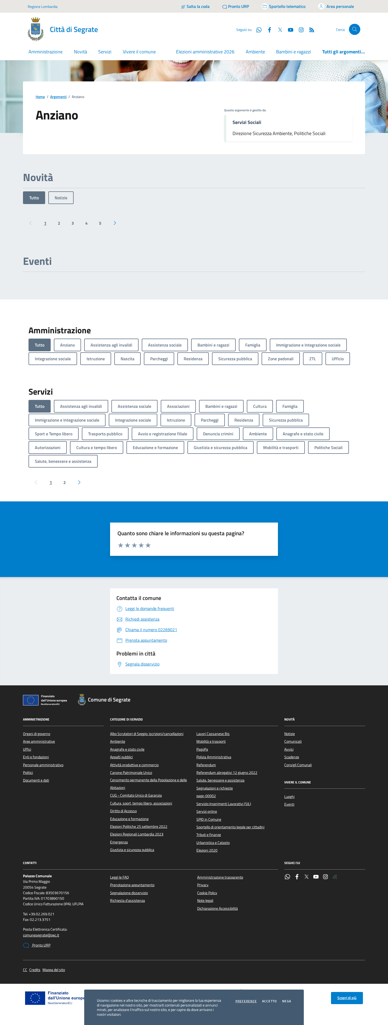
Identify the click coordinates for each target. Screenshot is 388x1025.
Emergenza (119, 842)
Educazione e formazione (129, 819)
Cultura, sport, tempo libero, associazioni (141, 803)
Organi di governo (36, 734)
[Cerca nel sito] (354, 29)
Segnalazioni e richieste (214, 788)
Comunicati (293, 741)
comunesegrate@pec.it (41, 935)
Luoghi (289, 797)
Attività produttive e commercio (134, 765)
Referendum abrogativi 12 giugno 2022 (226, 772)
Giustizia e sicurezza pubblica (132, 850)
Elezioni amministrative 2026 (205, 51)
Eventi (289, 804)
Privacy (203, 885)
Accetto (269, 1001)
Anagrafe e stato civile (127, 749)
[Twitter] (306, 877)
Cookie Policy (207, 893)
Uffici (27, 749)
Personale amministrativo (43, 765)
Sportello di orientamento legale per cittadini (230, 827)
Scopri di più (347, 998)
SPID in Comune (208, 819)
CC (25, 970)
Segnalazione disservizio (129, 893)
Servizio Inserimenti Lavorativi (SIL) (223, 804)
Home (40, 97)
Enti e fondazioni (36, 757)
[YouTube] (316, 877)
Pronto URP (40, 945)
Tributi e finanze (208, 835)
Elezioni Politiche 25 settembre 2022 (138, 826)
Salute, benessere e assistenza (220, 780)
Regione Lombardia (43, 6)
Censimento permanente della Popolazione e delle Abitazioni (148, 783)
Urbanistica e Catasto (213, 843)
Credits (34, 970)
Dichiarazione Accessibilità (217, 908)
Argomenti (58, 97)
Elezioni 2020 (206, 850)
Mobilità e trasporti (211, 741)
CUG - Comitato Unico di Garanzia (136, 795)
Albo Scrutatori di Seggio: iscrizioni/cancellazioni (146, 734)
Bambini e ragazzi (293, 51)
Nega (286, 1001)
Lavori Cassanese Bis (213, 734)
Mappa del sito (53, 970)
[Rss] (335, 877)
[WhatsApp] (287, 877)
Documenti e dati (36, 780)
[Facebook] (297, 877)
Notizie (61, 198)
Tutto (34, 198)
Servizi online (206, 811)
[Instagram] (299, 29)
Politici (28, 772)
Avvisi (289, 749)
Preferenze (246, 1001)
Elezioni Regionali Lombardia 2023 (136, 834)
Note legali (205, 900)
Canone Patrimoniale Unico (131, 772)
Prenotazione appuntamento (132, 885)
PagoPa (202, 749)
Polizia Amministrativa (213, 757)
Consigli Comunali (298, 765)
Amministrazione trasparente (220, 877)
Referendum (206, 765)
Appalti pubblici (121, 757)
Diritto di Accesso (123, 811)
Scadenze (291, 757)
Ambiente (255, 51)
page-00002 (206, 796)
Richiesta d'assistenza (127, 900)
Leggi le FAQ (119, 877)
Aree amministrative (39, 741)
